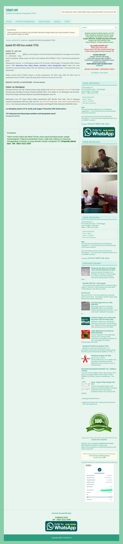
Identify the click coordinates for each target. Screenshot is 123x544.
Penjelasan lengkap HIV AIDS (101, 356)
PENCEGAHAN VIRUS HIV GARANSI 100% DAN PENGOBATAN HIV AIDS (103, 269)
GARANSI (99, 65)
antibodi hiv (16, 40)
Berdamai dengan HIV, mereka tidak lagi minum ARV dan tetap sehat (103, 318)
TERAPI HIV (12, 10)
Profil (67, 21)
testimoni (24, 40)
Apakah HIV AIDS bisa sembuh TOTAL (22, 45)
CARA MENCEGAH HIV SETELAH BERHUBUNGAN (102, 332)
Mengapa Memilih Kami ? (91, 398)
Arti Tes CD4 (85, 293)
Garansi (57, 21)
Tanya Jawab (44, 21)
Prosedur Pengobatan (25, 21)
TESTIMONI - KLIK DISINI (99, 73)
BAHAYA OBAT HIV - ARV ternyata (94, 283)
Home (9, 21)
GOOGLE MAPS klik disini (98, 124)
